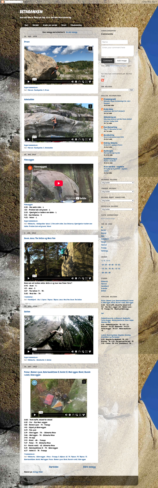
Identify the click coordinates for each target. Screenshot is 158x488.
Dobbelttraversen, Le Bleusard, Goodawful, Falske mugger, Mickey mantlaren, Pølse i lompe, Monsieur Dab (117, 320)
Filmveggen (29, 159)
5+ (109, 261)
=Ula (38, 300)
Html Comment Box (118, 66)
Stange (103, 242)
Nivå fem (67, 300)
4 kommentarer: (29, 454)
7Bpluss (56, 300)
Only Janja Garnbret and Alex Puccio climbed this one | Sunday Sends (118, 120)
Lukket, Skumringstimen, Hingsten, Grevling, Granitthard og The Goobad (116, 336)
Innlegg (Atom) (38, 472)
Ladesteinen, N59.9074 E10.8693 (114, 111)
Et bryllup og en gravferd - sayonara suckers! (115, 170)
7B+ (113, 269)
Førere (63, 25)
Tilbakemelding (76, 25)
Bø (102, 227)
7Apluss (50, 300)
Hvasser (104, 233)
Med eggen (44, 459)
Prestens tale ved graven (37, 226)
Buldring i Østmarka (110, 143)
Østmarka (104, 281)
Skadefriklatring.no (110, 159)
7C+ (119, 269)
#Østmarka (31, 224)
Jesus (61, 300)
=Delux (48, 457)
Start (26, 25)
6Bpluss (62, 457)
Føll (102, 313)
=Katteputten (40, 224)
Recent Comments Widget (108, 218)
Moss (102, 236)
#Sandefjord (32, 300)
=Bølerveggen (40, 457)
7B (78, 457)
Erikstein (104, 288)
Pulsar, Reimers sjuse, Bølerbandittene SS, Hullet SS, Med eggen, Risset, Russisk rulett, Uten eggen (117, 302)
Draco (27, 41)
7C (86, 457)
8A (103, 273)
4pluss (48, 224)
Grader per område (50, 25)
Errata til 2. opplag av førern (113, 145)
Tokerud (104, 245)
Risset (65, 459)
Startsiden (53, 466)
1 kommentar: (28, 297)
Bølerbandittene (29, 459)
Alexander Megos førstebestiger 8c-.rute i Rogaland (117, 102)
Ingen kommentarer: (31, 87)
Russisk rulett (72, 459)
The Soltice (78, 300)
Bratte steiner (108, 109)
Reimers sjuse (58, 459)
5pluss (44, 300)
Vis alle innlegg (71, 32)
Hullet (38, 459)
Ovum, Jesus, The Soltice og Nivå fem (39, 238)
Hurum (103, 230)
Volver (49, 226)
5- (105, 261)
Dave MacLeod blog (110, 127)
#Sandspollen (38, 90)
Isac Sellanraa (69, 224)
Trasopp (104, 248)
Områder (36, 25)
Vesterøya (104, 251)
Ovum (72, 300)
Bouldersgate (108, 151)
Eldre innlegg (89, 466)
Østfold (103, 291)
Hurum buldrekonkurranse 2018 (114, 137)
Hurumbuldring (109, 135)
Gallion (27, 311)
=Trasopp (54, 457)
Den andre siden (57, 224)
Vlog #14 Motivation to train (113, 129)
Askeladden (29, 99)
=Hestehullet (40, 360)
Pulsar (51, 459)
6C (67, 457)
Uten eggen (82, 459)
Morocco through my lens (112, 153)
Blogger (88, 482)
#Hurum (30, 90)
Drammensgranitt (110, 99)
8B (109, 273)
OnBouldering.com (110, 117)
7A (69, 457)
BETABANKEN (31, 12)
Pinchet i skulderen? (110, 161)
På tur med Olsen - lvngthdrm (114, 167)
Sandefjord (105, 239)
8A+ (106, 273)
